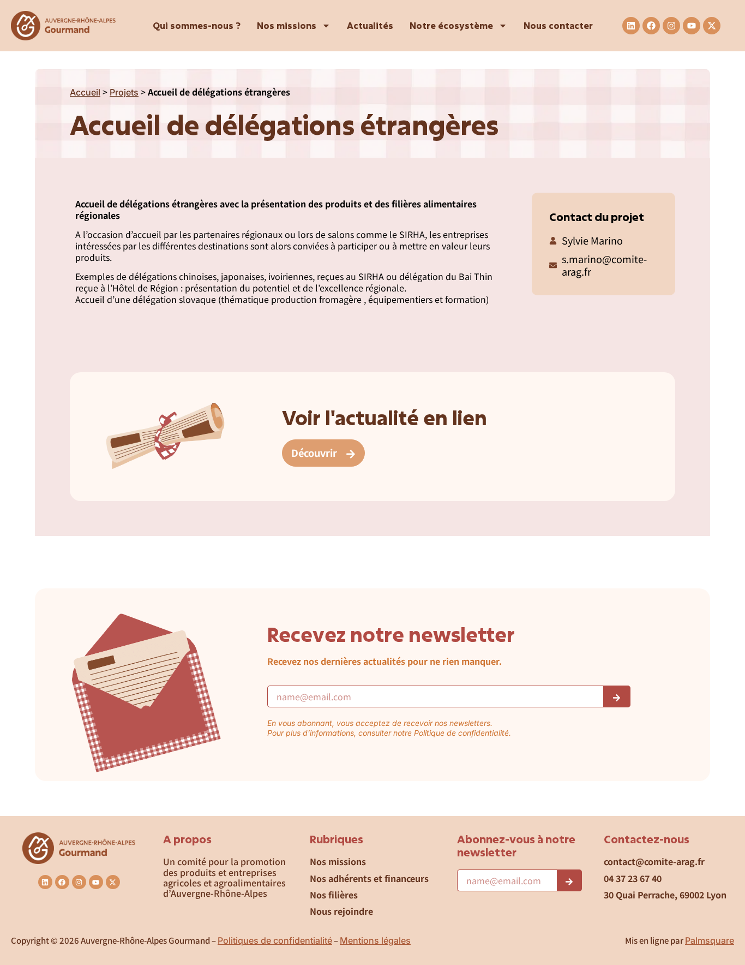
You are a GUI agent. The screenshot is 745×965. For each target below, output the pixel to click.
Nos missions (286, 25)
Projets (124, 92)
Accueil (85, 92)
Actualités (370, 25)
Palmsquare (709, 940)
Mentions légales (375, 940)
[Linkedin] (631, 25)
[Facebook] (651, 25)
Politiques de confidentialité (275, 940)
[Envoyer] (616, 696)
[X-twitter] (711, 25)
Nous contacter (558, 25)
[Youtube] (691, 25)
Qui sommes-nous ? (197, 25)
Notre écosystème (451, 25)
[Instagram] (671, 25)
